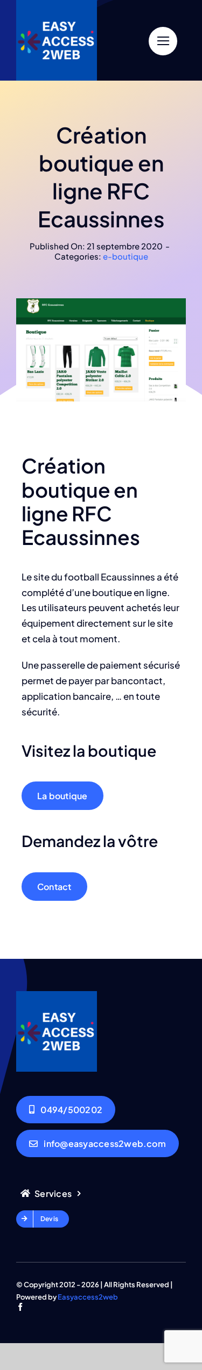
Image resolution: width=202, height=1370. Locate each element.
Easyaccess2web (88, 1297)
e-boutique (125, 256)
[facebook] (20, 1307)
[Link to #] (163, 41)
